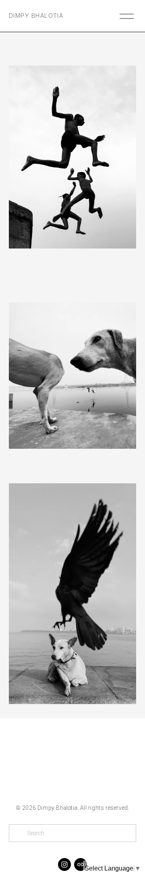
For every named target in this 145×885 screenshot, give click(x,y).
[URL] (80, 864)
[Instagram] (64, 864)
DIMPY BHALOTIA (36, 15)
